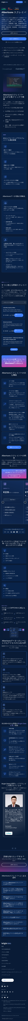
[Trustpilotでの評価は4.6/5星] (4, 9)
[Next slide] (25, 502)
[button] (8, 980)
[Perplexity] (5, 992)
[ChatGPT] (2, 992)
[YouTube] (5, 986)
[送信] (24, 302)
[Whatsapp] (2, 997)
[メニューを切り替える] (25, 2)
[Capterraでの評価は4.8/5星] (17, 9)
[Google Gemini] (7, 992)
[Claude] (10, 992)
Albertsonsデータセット (14, 363)
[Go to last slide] (12, 848)
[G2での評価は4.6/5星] (10, 9)
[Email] (5, 997)
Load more (14, 349)
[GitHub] (7, 986)
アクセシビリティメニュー (7, 1018)
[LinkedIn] (2, 986)
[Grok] (12, 992)
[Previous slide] (3, 502)
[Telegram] (7, 997)
